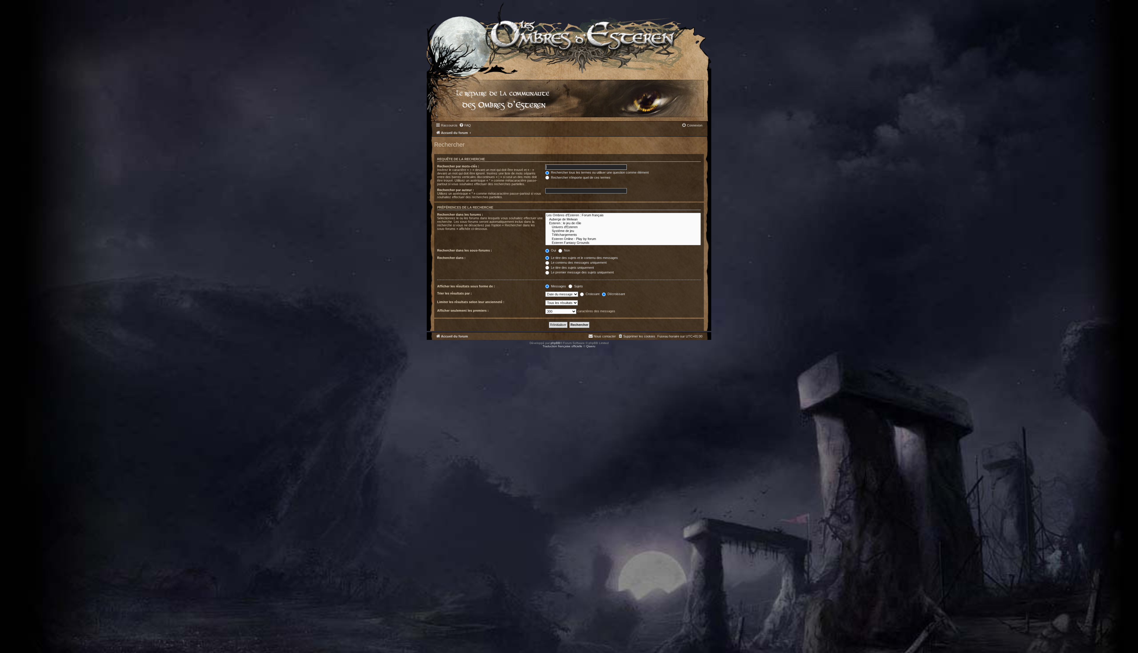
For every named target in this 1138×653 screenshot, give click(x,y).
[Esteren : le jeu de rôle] (623, 223)
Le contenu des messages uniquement (578, 262)
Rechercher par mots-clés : (458, 166)
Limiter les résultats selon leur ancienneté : (470, 302)
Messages (558, 286)
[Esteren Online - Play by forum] (623, 239)
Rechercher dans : (451, 258)
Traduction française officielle (562, 346)
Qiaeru (590, 346)
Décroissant (616, 294)
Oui (553, 250)
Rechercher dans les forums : (460, 214)
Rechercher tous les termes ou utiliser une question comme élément (599, 172)
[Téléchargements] (623, 235)
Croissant (592, 294)
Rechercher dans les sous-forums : (464, 250)
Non (566, 250)
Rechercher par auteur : (455, 190)
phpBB (555, 343)
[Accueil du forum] (569, 37)
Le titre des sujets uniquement (572, 267)
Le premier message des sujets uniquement (582, 272)
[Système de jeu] (623, 231)
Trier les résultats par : (454, 293)
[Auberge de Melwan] (623, 219)
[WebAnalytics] (12, 351)
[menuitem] (465, 125)
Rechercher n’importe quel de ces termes (580, 177)
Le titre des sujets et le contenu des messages (584, 258)
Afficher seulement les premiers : (463, 310)
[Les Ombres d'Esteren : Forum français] (623, 215)
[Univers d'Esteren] (623, 227)
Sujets (578, 286)
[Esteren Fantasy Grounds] (623, 243)
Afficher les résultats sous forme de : (466, 286)
